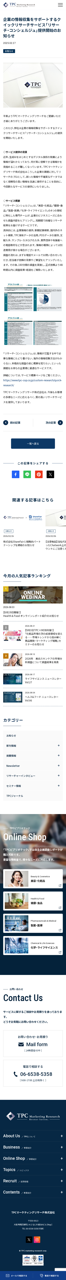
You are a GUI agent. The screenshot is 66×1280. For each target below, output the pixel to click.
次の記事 (51, 422)
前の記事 (15, 422)
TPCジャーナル (14, 796)
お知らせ (8, 531)
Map (49, 1224)
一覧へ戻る (33, 443)
